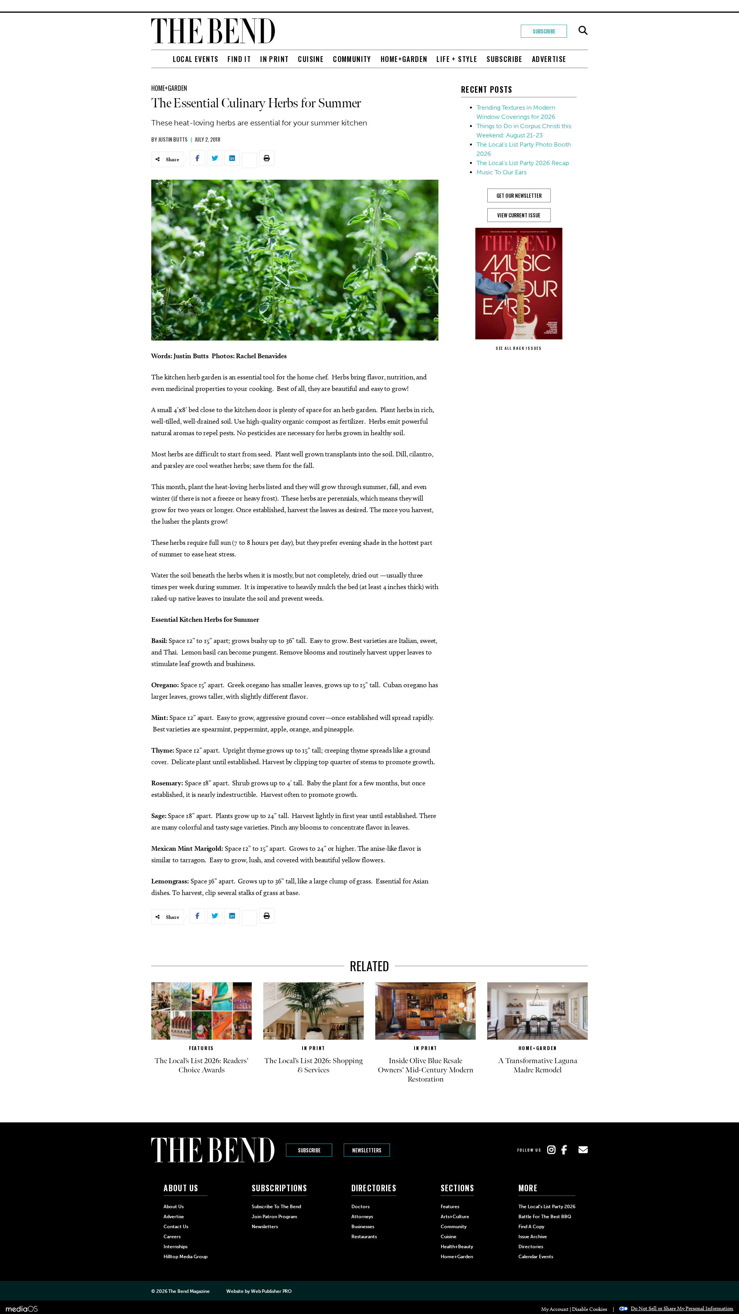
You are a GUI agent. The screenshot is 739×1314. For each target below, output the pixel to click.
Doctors (360, 1206)
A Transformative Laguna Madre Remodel (537, 1065)
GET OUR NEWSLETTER (519, 195)
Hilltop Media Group (185, 1256)
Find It (239, 59)
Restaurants (364, 1236)
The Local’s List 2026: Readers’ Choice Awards (201, 1065)
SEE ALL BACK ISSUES (519, 348)
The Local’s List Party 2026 (546, 1206)
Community (352, 59)
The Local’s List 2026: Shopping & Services (313, 1065)
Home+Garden (404, 59)
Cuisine (311, 59)
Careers (172, 1236)
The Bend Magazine (188, 1291)
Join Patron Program (274, 1216)
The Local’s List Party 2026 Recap (523, 163)
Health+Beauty (457, 1246)
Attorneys (362, 1216)
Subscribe (544, 31)
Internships (175, 1246)
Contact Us (176, 1226)
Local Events (196, 59)
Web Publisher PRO (271, 1291)
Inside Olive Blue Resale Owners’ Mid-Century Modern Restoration (425, 1070)
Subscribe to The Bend (276, 1206)
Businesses (362, 1226)
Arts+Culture (455, 1216)
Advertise (549, 59)
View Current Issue (518, 215)
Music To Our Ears (502, 172)
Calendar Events (535, 1256)
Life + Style (456, 59)
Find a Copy (531, 1226)
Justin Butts (172, 139)
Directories (530, 1246)
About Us (174, 1206)
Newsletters (366, 1150)
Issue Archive (532, 1236)
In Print (274, 59)
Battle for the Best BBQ (544, 1216)
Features (201, 1048)
